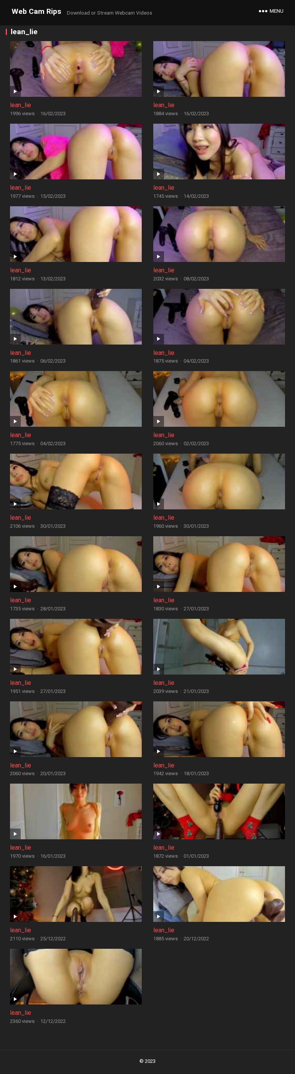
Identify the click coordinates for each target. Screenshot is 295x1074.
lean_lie (20, 105)
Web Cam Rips (36, 11)
